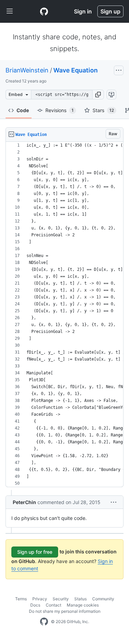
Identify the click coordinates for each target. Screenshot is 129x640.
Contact (53, 605)
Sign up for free (34, 552)
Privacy (39, 598)
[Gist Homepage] (44, 11)
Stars (103, 110)
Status (80, 598)
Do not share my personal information (64, 611)
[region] (64, 314)
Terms (21, 598)
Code (23, 110)
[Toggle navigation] (10, 11)
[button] (98, 94)
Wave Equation (75, 70)
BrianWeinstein (27, 70)
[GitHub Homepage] (44, 621)
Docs (35, 605)
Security (61, 598)
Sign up (110, 11)
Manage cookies (83, 605)
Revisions (59, 110)
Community (103, 598)
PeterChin (24, 502)
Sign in (83, 11)
